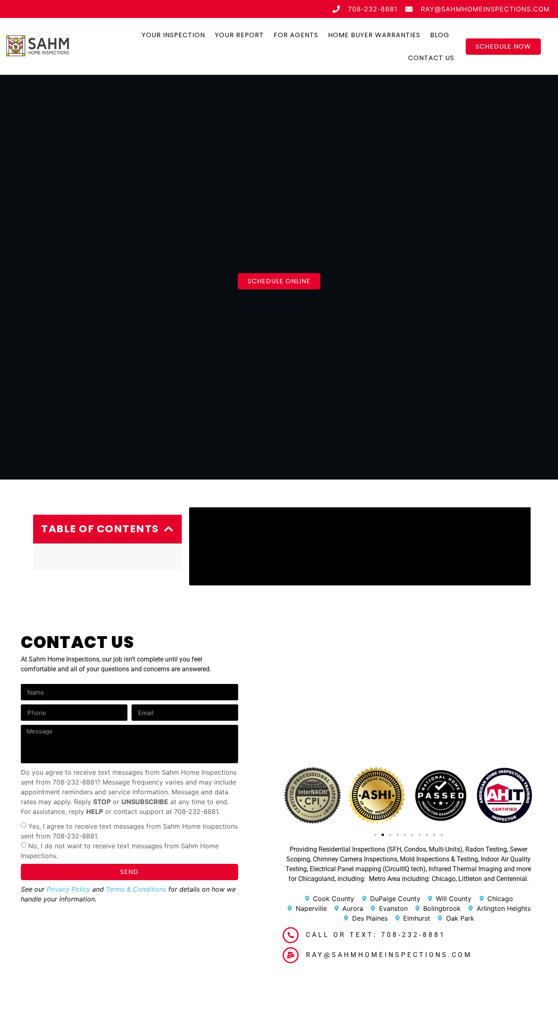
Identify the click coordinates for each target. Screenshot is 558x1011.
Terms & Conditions (136, 889)
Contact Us (431, 58)
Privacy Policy (68, 889)
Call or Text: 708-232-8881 (376, 935)
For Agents (296, 35)
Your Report (239, 35)
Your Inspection (173, 35)
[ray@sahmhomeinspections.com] (291, 955)
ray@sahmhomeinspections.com (389, 955)
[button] (169, 529)
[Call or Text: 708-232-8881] (291, 935)
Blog (439, 35)
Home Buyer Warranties (374, 35)
